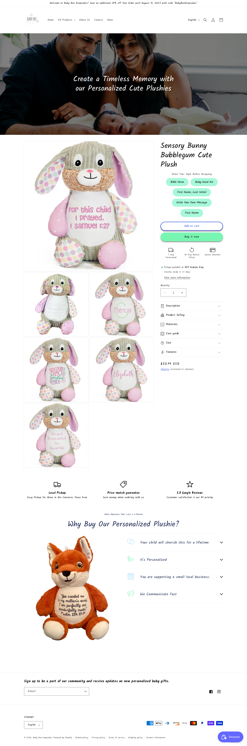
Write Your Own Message (191, 201)
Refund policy (81, 737)
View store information (177, 278)
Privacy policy (98, 737)
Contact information (155, 737)
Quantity (165, 285)
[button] (66, 20)
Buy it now (191, 237)
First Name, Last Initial (191, 191)
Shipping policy (135, 737)
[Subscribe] (85, 691)
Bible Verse (177, 181)
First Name (192, 212)
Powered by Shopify (62, 737)
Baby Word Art (204, 181)
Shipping (165, 369)
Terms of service (116, 737)
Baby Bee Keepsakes (42, 737)
